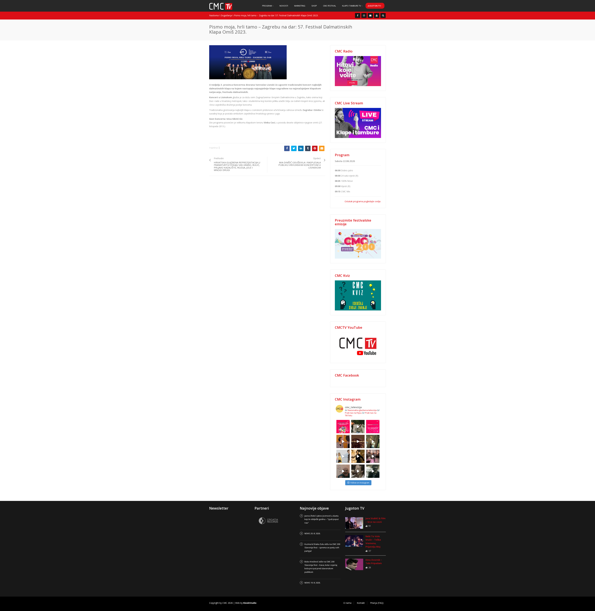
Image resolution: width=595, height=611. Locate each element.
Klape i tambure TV (351, 5)
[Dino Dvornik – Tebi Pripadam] (354, 564)
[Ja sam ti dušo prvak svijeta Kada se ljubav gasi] (372, 456)
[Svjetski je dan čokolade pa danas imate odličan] (358, 441)
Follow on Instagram (359, 482)
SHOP (314, 5)
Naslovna (214, 15)
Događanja (226, 15)
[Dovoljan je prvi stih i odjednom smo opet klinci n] (343, 426)
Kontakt (361, 602)
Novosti (284, 5)
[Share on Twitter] (294, 148)
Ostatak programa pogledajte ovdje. (363, 201)
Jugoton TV (374, 5)
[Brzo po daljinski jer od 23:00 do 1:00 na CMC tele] (343, 471)
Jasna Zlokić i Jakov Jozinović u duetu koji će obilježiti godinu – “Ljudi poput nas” (321, 519)
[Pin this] (314, 148)
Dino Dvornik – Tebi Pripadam (374, 561)
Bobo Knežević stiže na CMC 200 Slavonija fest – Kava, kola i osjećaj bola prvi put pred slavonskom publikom (320, 566)
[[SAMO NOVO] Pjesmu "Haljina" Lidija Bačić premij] (372, 441)
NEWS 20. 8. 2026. (312, 533)
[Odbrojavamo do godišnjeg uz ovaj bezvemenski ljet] (358, 426)
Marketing (299, 5)
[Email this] (321, 148)
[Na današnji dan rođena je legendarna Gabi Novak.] (343, 441)
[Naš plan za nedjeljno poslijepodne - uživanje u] (343, 456)
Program (267, 5)
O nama (347, 602)
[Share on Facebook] (287, 148)
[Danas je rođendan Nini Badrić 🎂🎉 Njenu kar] (358, 456)
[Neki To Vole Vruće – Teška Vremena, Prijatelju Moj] (354, 541)
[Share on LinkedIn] (301, 148)
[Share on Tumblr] (308, 148)
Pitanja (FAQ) (376, 602)
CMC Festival (329, 5)
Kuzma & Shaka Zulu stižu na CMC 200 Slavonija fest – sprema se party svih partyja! (322, 547)
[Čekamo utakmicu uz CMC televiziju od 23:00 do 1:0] (372, 471)
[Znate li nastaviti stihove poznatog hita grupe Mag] (372, 426)
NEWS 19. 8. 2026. (312, 582)
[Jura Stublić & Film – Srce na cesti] (354, 523)
